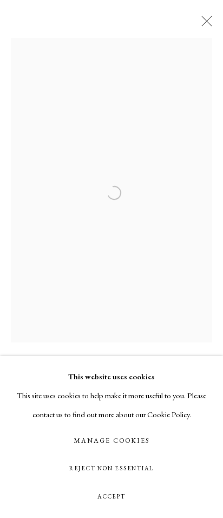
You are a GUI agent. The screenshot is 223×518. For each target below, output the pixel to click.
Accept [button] (111, 496)
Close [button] (204, 24)
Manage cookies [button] (111, 440)
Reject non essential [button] (111, 468)
